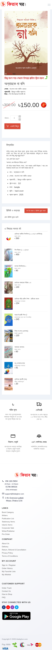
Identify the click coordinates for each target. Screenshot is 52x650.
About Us (5, 543)
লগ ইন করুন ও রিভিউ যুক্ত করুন (36, 211)
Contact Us (6, 591)
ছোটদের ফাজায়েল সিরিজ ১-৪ (23, 283)
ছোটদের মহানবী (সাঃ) (21, 379)
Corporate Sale (8, 528)
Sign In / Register (9, 565)
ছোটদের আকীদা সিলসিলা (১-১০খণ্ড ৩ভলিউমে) (28, 234)
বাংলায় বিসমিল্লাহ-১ (20, 266)
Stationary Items (8, 522)
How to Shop (7, 594)
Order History (7, 568)
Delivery (5, 547)
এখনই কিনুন (14, 126)
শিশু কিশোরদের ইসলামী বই (17, 94)
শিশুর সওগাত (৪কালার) (21, 331)
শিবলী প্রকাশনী (18, 333)
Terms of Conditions (10, 556)
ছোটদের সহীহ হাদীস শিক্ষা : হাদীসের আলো (27, 299)
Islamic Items (7, 525)
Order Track (6, 588)
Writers (5, 515)
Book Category (8, 512)
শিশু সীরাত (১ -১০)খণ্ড (22, 250)
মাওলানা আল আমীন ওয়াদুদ (18, 89)
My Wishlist (6, 575)
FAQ (3, 597)
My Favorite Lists (9, 571)
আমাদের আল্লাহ (19, 347)
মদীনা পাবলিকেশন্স (19, 382)
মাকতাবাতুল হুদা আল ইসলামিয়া (23, 317)
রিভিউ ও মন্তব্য (13, 210)
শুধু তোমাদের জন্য (20, 363)
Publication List (8, 519)
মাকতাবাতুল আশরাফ (20, 301)
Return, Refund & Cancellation (14, 550)
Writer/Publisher (8, 531)
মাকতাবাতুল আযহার (20, 365)
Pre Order (6, 534)
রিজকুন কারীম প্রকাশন (18, 92)
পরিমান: (6, 118)
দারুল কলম (17, 236)
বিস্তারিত (10, 145)
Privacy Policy (7, 553)
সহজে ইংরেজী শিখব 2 (21, 315)
